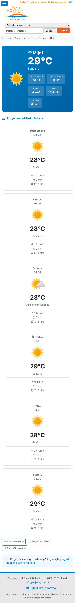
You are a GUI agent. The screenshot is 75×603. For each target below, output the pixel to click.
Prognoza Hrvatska (25, 38)
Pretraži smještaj (16, 548)
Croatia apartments (41, 594)
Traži (64, 30)
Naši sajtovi (25, 594)
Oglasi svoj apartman (43, 588)
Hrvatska (7, 38)
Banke (55, 594)
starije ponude (11, 594)
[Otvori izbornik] (4, 3)
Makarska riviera (43, 598)
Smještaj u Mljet (41, 541)
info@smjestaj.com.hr (37, 582)
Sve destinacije (15, 541)
